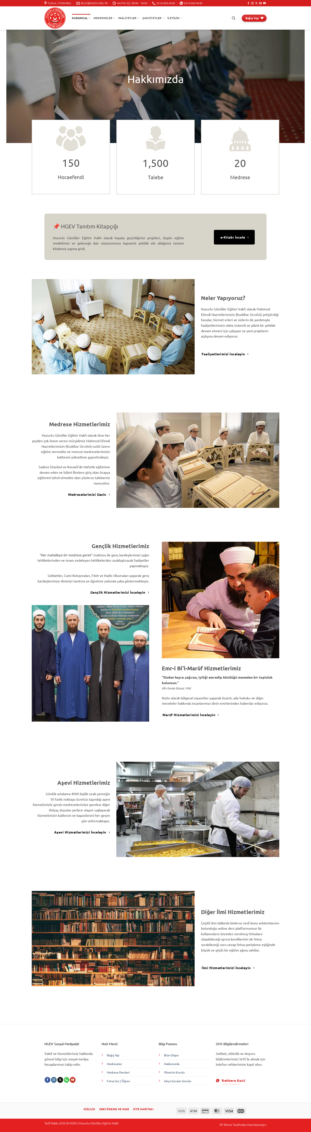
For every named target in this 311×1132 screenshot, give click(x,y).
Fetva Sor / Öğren (118, 1081)
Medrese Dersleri (118, 1072)
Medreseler (114, 1064)
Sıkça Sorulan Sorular (177, 1081)
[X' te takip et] (256, 3)
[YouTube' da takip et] (264, 3)
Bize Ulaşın (171, 1055)
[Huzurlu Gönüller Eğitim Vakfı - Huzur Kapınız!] (55, 18)
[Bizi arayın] (66, 1080)
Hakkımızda (171, 1064)
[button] (233, 18)
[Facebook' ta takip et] (248, 3)
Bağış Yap (113, 1055)
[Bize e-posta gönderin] (260, 3)
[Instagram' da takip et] (252, 3)
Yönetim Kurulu (174, 1072)
